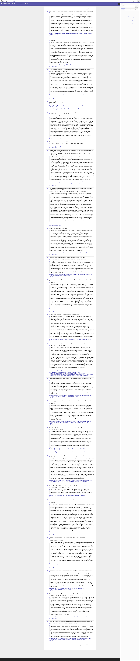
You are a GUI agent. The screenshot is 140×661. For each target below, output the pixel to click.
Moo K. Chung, (53, 623)
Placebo (67, 138)
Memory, (79, 64)
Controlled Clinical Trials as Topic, (55, 145)
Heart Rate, (87, 274)
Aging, (57, 221)
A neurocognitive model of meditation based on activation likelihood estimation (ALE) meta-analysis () (71, 11)
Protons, (87, 222)
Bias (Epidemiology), (69, 308)
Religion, (71, 183)
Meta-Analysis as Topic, (79, 145)
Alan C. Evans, (67, 623)
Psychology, (56, 106)
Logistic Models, (52, 617)
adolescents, (52, 369)
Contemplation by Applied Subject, (60, 35)
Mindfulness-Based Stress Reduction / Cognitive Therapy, (73, 374)
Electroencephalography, (77, 308)
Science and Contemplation (81, 35)
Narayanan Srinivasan (59, 429)
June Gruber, (65, 259)
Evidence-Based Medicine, (65, 145)
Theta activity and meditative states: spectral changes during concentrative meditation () (68, 427)
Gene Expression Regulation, (69, 181)
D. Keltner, (52, 380)
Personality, (58, 275)
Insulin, (68, 182)
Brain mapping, (65, 64)
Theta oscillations (59, 449)
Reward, (73, 565)
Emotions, (81, 274)
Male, (77, 64)
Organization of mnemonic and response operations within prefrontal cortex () (66, 38)
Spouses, (72, 396)
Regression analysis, (63, 275)
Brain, (55, 638)
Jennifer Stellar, (65, 595)
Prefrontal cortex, (53, 65)
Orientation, (52, 532)
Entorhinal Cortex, (77, 221)
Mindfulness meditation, (89, 369)
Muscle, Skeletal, (85, 588)
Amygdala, (60, 221)
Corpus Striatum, (77, 94)
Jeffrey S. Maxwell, (62, 571)
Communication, (53, 616)
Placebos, (89, 145)
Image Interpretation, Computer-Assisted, (76, 638)
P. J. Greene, (52, 143)
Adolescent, (52, 64)
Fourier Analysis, (63, 638)
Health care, (60, 369)
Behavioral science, (65, 448)
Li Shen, (63, 623)
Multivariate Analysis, (53, 396)
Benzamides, (67, 94)
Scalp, (66, 589)
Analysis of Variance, (59, 64)
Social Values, (83, 617)
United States (82, 495)
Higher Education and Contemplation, (67, 496)
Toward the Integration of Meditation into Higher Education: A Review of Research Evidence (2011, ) (71, 485)
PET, (56, 34)
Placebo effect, (86, 145)
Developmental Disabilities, (54, 564)
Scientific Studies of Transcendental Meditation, (57, 373)
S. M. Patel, (52, 113)
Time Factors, (82, 481)
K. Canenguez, (80, 113)
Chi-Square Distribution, (73, 563)
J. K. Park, (85, 113)
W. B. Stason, (57, 113)
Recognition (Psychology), (79, 422)
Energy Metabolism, (61, 181)
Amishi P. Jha (52, 40)
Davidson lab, (82, 94)
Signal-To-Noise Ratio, (62, 223)
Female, (69, 64)
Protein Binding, (63, 96)
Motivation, (89, 395)
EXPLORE (133, 1)
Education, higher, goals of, (60, 495)
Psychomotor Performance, (60, 65)
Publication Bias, (53, 146)
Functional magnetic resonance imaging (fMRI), (76, 33)
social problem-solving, (71, 339)
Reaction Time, (89, 252)
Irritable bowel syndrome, (54, 138)
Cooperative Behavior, (59, 616)
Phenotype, (60, 565)
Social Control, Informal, (77, 617)
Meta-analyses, (52, 35)
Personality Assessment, (54, 565)
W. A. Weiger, (66, 143)
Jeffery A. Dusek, (60, 153)
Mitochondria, (76, 182)
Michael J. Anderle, (67, 191)
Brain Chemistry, (64, 221)
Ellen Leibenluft (60, 540)
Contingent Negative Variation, (80, 480)
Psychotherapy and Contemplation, (87, 374)
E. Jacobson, (52, 115)
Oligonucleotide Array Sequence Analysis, (56, 183)
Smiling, (69, 396)
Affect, (53, 274)
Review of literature (61, 106)
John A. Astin (67, 487)
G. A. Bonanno (57, 380)
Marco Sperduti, (53, 12)
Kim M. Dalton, (61, 191)
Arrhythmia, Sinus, (60, 274)
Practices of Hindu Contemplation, (55, 372)
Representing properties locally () (58, 228)
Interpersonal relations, (70, 395)
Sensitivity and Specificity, (76, 639)
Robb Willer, (59, 595)
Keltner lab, (52, 275)
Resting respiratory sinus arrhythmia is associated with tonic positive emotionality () (67, 257)
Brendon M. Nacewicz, (54, 191)
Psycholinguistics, (84, 252)
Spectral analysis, (53, 449)
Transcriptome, (89, 183)
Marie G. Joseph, (72, 153)
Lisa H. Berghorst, (75, 538)
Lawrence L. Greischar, (66, 456)
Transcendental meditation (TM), (75, 370)
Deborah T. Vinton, (68, 538)
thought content (88, 339)
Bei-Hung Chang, (66, 153)
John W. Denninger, (78, 153)
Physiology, (52, 106)
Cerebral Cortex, (68, 531)
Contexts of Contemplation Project (55, 66)
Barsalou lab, (59, 252)
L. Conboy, (75, 113)
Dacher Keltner (84, 259)
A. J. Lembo (61, 115)
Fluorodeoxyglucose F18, (64, 95)
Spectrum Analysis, (69, 223)
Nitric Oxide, (80, 182)
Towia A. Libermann (59, 154)
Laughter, (79, 395)
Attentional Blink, (62, 94)
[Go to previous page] (83, 8)
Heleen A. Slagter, (53, 71)
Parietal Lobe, (57, 422)
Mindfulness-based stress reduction (56, 371)
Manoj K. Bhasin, (53, 153)
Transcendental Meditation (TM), (70, 373)
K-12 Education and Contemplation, (55, 375)
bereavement (76, 396)
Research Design (58, 146)
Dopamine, (86, 94)
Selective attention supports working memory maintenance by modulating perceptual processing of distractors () (71, 280)
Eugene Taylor (65, 103)
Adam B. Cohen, (60, 259)
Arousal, (56, 274)
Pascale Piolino (67, 12)
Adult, (55, 64)
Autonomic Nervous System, (68, 274)
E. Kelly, (88, 113)
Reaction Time (67, 65)
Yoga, (51, 184)
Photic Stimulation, (84, 64)
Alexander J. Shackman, (54, 571)
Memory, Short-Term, (61, 309)
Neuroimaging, (52, 34)
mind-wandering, (57, 339)
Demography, (86, 563)
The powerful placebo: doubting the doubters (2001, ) (62, 141)
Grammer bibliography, (86, 181)
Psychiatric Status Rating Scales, (67, 565)
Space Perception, (62, 532)
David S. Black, (53, 345)
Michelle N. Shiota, (71, 259)
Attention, (64, 308)
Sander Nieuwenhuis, (74, 456)
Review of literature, (77, 495)
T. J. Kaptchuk (80, 143)
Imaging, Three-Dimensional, (87, 638)
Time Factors (52, 423)
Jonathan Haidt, (78, 259)
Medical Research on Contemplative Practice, (57, 374)
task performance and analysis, (80, 339)
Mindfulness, (82, 369)
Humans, (72, 64)
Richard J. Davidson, (53, 540)
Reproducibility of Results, (54, 223)
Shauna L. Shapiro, (53, 487)
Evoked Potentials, (84, 308)
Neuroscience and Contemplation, (71, 35)
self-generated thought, (63, 339)
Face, (88, 308)
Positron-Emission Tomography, (55, 96)
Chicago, (63, 252)
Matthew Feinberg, (53, 595)
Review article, (67, 370)
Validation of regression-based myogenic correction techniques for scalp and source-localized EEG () (70, 570)
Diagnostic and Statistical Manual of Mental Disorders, (68, 564)
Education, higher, (53, 495)
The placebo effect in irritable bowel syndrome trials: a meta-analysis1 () (65, 112)
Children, (56, 369)
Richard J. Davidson (66, 71)
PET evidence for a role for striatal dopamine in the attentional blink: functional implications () (69, 69)
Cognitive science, (67, 252)
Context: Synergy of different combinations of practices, (59, 33)
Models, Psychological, (77, 252)
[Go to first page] (81, 8)
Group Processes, (72, 616)
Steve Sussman (63, 345)
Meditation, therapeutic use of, (70, 369)
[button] (138, 1)
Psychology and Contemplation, (80, 108)
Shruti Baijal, (52, 429)
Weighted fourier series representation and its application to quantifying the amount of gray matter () (70, 621)
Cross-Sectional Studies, (54, 181)
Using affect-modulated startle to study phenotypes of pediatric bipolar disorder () (67, 537)
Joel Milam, (58, 345)
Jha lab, (75, 64)
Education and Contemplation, (76, 375)
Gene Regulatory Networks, (78, 181)
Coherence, (70, 448)
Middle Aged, (78, 222)
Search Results (7, 4)
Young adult (76, 96)
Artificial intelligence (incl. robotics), (56, 448)
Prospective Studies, (67, 183)
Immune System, (56, 182)
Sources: (3, 4)
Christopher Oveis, (53, 259)
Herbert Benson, (53, 154)
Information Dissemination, (82, 616)
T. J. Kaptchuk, (70, 113)
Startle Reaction (77, 565)
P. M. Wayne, (57, 143)
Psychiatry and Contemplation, (80, 373)
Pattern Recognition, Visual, (69, 309)
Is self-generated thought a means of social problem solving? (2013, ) (64, 314)
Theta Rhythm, (77, 481)
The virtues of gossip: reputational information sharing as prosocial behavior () (66, 593)
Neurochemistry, (83, 222)
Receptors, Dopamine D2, (70, 96)
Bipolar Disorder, (66, 563)
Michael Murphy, (53, 103)
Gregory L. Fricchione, (86, 153)
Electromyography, (72, 588)
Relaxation (54, 184)
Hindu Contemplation (84, 375)
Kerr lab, (60, 138)
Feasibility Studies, (83, 221)
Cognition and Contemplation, (76, 451)
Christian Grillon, (89, 538)
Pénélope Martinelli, (60, 12)
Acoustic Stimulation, (53, 563)
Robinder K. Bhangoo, (60, 538)
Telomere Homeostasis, (83, 183)
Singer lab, (52, 339)
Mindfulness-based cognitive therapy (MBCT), (57, 370)
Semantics (52, 253)
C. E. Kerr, (56, 115)
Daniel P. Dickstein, (81, 538)
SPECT (58, 34)
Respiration (68, 275)
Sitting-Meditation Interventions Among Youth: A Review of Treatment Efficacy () (67, 343)
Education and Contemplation (77, 496)
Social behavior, (70, 617)
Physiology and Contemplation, (70, 108)
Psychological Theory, (64, 396)
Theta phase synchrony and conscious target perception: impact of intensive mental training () (69, 455)
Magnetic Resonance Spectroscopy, (68, 222)
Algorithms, (54, 588)
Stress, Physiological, (76, 183)
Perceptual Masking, (72, 422)
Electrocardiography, (76, 274)
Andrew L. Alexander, (75, 191)
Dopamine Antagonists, (54, 95)
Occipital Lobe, (52, 422)
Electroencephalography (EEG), (77, 448)
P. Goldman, (76, 143)
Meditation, (85, 33)
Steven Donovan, (60, 103)
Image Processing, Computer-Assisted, (56, 222)
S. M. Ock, (66, 113)
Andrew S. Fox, (59, 71)
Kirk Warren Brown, (61, 487)
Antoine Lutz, (59, 456)
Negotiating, (61, 481)
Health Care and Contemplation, (66, 375)
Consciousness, (72, 480)
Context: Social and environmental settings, (74, 105)
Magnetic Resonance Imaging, (76, 95)
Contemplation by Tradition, (76, 372)
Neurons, (61, 639)
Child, (68, 221)
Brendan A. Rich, (53, 538)
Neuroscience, (88, 448)
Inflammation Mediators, (63, 182)
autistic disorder (82, 639)
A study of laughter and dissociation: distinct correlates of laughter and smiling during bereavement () (70, 378)
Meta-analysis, (90, 33)
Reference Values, (86, 422)
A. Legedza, (62, 113)
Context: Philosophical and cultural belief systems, (58, 105)
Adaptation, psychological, (54, 395)
